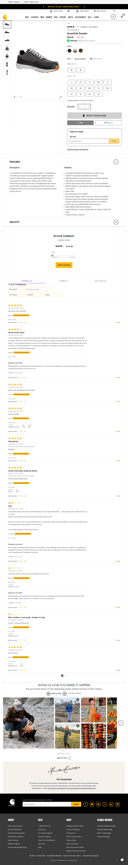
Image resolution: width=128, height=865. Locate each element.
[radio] (70, 51)
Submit (76, 804)
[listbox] (7, 60)
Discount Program (44, 836)
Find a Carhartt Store (73, 836)
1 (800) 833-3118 (44, 826)
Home (68, 23)
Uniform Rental (102, 836)
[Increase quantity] (89, 106)
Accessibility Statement (54, 855)
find (114, 141)
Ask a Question (93, 27)
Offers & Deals (71, 840)
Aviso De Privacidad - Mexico (72, 855)
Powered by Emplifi (64, 753)
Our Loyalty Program (45, 833)
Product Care (71, 833)
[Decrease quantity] (80, 106)
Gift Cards (41, 844)
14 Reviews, (84, 27)
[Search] (113, 16)
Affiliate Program (14, 844)
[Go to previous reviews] (59, 675)
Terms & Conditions (73, 829)
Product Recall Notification (17, 847)
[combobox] (17, 289)
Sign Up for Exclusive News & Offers (37, 800)
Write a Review (64, 265)
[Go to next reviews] (69, 675)
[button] (37, 60)
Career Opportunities (15, 826)
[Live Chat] (114, 11)
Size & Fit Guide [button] (80, 59)
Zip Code (73, 137)
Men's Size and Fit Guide (75, 847)
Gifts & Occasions (72, 844)
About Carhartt (13, 840)
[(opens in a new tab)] (85, 804)
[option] (7, 24)
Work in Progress (103, 833)
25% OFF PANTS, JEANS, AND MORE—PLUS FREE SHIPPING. (64, 6)
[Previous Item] (37, 7)
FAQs (40, 847)
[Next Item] (90, 7)
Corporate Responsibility (16, 833)
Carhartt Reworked (14, 2)
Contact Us (42, 829)
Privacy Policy (41, 855)
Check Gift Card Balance (46, 840)
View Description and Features (77, 149)
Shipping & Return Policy (75, 826)
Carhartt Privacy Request (90, 855)
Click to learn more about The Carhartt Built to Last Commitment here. (72, 788)
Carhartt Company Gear (31, 2)
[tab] (26, 281)
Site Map (32, 855)
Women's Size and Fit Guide (76, 851)
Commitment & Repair (15, 836)
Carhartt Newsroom (15, 829)
